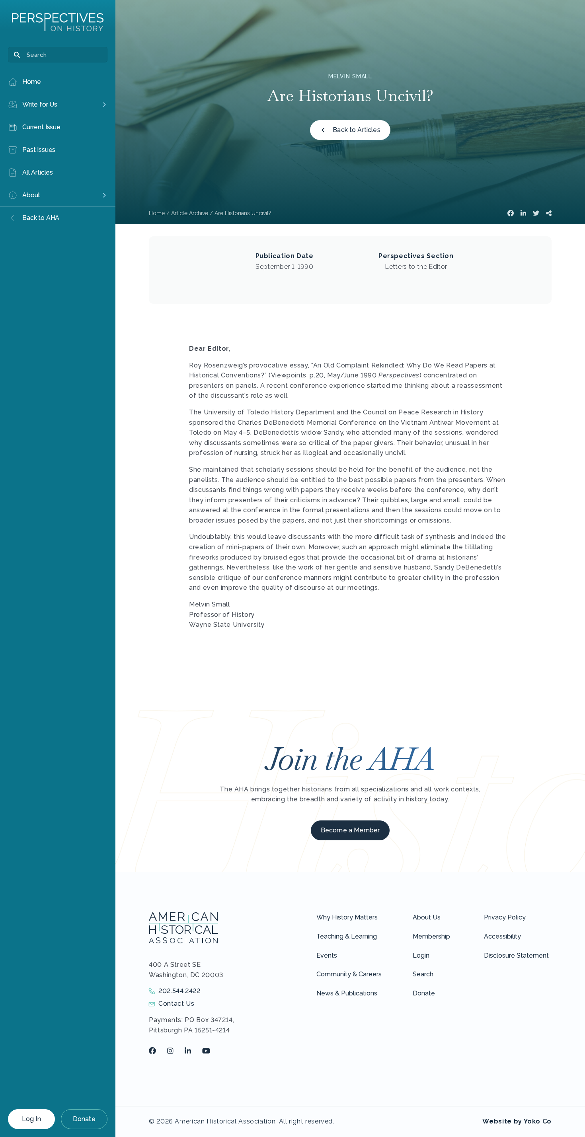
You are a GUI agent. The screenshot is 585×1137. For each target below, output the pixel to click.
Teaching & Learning (346, 936)
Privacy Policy (505, 917)
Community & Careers (349, 974)
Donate (84, 1119)
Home (157, 213)
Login (421, 955)
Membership (431, 936)
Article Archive (189, 213)
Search (423, 974)
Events (326, 955)
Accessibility (502, 936)
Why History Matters (347, 917)
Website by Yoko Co (517, 1121)
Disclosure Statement (516, 955)
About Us (427, 917)
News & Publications (346, 993)
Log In (31, 1119)
